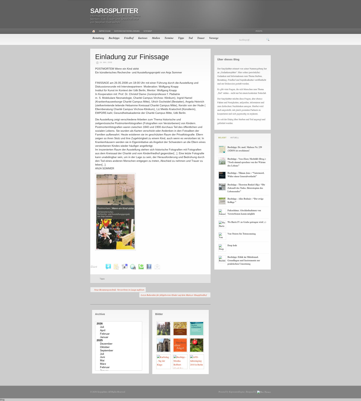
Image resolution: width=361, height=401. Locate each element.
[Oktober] (119, 347)
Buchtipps (114, 38)
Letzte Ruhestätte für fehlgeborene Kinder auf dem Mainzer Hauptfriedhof (174, 294)
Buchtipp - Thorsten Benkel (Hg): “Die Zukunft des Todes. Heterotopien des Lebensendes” (246, 188)
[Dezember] (119, 344)
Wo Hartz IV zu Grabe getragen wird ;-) (247, 222)
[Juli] (119, 327)
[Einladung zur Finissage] (132, 56)
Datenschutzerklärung (127, 31)
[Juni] (119, 357)
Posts (259, 31)
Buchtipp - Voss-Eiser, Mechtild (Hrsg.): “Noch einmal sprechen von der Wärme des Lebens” (247, 162)
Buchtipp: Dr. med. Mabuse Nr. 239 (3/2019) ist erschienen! (245, 149)
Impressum (104, 31)
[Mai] (119, 360)
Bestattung (98, 38)
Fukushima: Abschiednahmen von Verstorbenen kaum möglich (244, 212)
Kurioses (142, 38)
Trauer (201, 38)
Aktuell (234, 138)
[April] (119, 330)
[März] (119, 364)
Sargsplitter (114, 11)
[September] (119, 350)
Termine (169, 38)
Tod (191, 38)
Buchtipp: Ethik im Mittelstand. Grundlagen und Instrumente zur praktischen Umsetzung (244, 260)
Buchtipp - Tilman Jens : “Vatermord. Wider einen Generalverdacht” (246, 174)
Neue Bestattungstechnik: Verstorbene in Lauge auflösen (119, 289)
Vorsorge (213, 38)
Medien (156, 38)
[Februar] (119, 334)
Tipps (181, 38)
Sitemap (147, 31)
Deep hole (232, 245)
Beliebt (222, 138)
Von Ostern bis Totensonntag (242, 233)
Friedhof (129, 38)
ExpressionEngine (237, 391)
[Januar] (119, 337)
